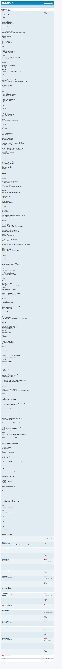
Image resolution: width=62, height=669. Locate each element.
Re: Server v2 (4, 542)
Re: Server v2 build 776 (5, 627)
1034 (46, 13)
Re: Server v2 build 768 (5, 593)
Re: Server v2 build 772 (5, 604)
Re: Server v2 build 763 (5, 565)
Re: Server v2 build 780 (5, 649)
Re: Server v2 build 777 (5, 632)
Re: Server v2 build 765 (5, 576)
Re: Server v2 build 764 (5, 570)
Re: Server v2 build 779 (5, 644)
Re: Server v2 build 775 (5, 621)
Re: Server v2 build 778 (5, 638)
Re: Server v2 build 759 (5, 553)
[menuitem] (6, 5)
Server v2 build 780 (5, 9)
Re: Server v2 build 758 (5, 548)
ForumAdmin (45, 559)
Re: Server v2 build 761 (5, 559)
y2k (44, 542)
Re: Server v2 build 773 (5, 610)
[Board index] (5, 3)
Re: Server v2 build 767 (5, 587)
